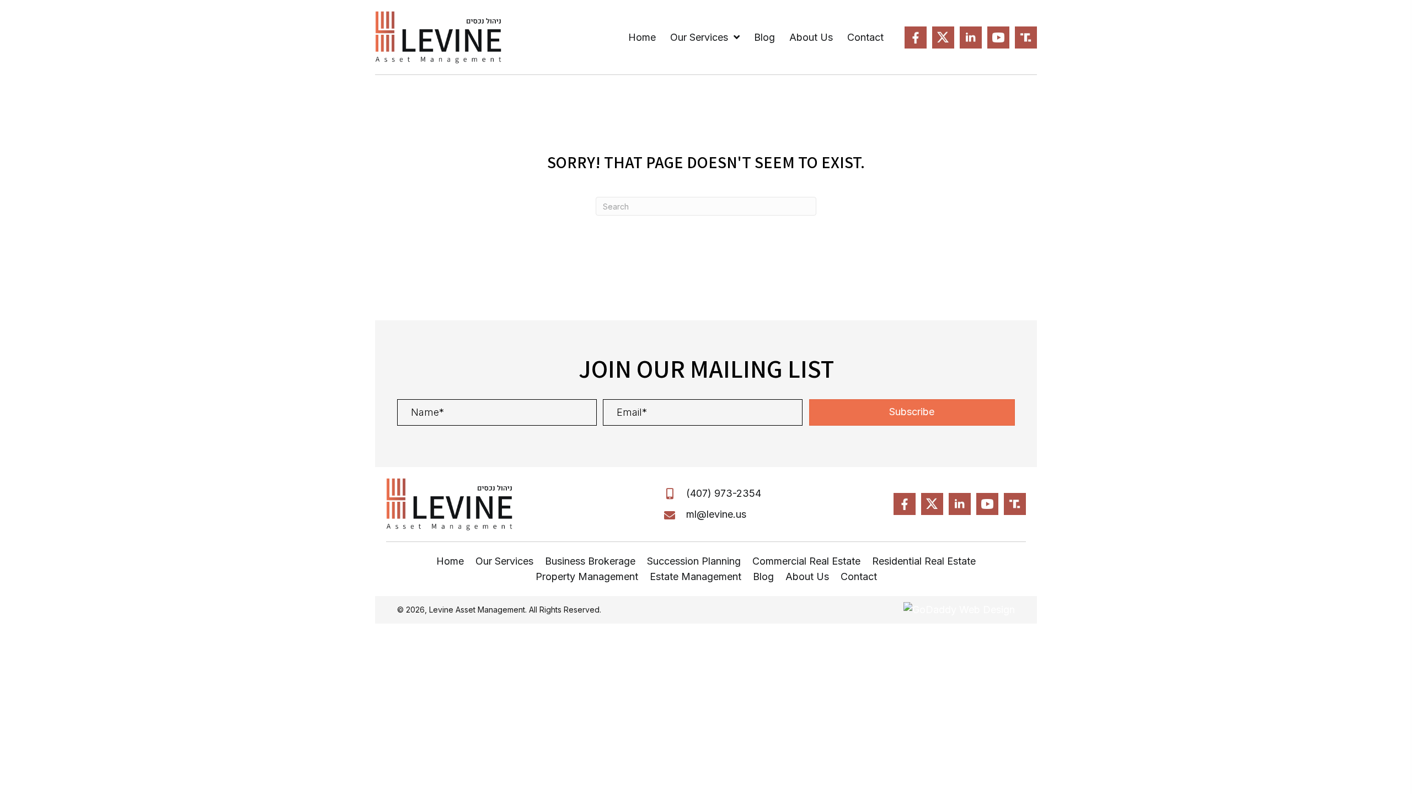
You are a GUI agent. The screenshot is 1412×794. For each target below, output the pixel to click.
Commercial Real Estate (806, 561)
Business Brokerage (590, 561)
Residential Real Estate (924, 561)
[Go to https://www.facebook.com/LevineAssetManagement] (916, 37)
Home (450, 561)
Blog (763, 576)
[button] (912, 412)
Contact (859, 576)
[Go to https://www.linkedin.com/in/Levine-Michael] (971, 37)
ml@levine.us (716, 514)
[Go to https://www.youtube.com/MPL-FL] (998, 37)
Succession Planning (694, 561)
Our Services (504, 561)
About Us (807, 576)
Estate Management (695, 576)
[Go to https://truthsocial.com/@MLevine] (1026, 37)
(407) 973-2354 (723, 493)
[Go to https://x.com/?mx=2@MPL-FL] (943, 37)
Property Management (587, 576)
